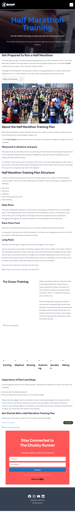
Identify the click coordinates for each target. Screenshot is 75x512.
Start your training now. (8, 422)
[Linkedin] (43, 496)
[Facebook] (29, 496)
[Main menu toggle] (71, 5)
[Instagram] (34, 496)
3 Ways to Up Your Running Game (17, 269)
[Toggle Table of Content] (20, 79)
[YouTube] (38, 496)
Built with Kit (37, 479)
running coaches (8, 403)
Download (68, 423)
